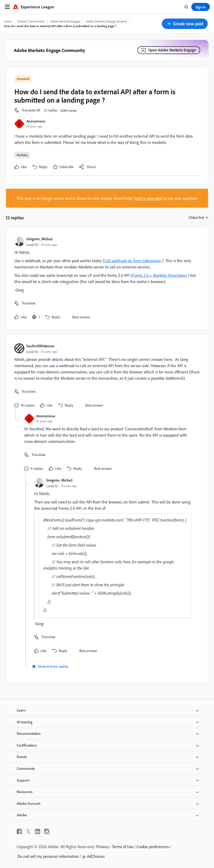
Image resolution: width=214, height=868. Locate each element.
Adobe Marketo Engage (65, 21)
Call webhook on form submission (132, 260)
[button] (185, 24)
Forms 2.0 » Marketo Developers (159, 275)
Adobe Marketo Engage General (106, 21)
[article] (106, 278)
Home (8, 21)
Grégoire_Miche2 (39, 239)
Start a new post (148, 198)
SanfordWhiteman (40, 346)
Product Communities (31, 21)
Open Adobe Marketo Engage (172, 50)
